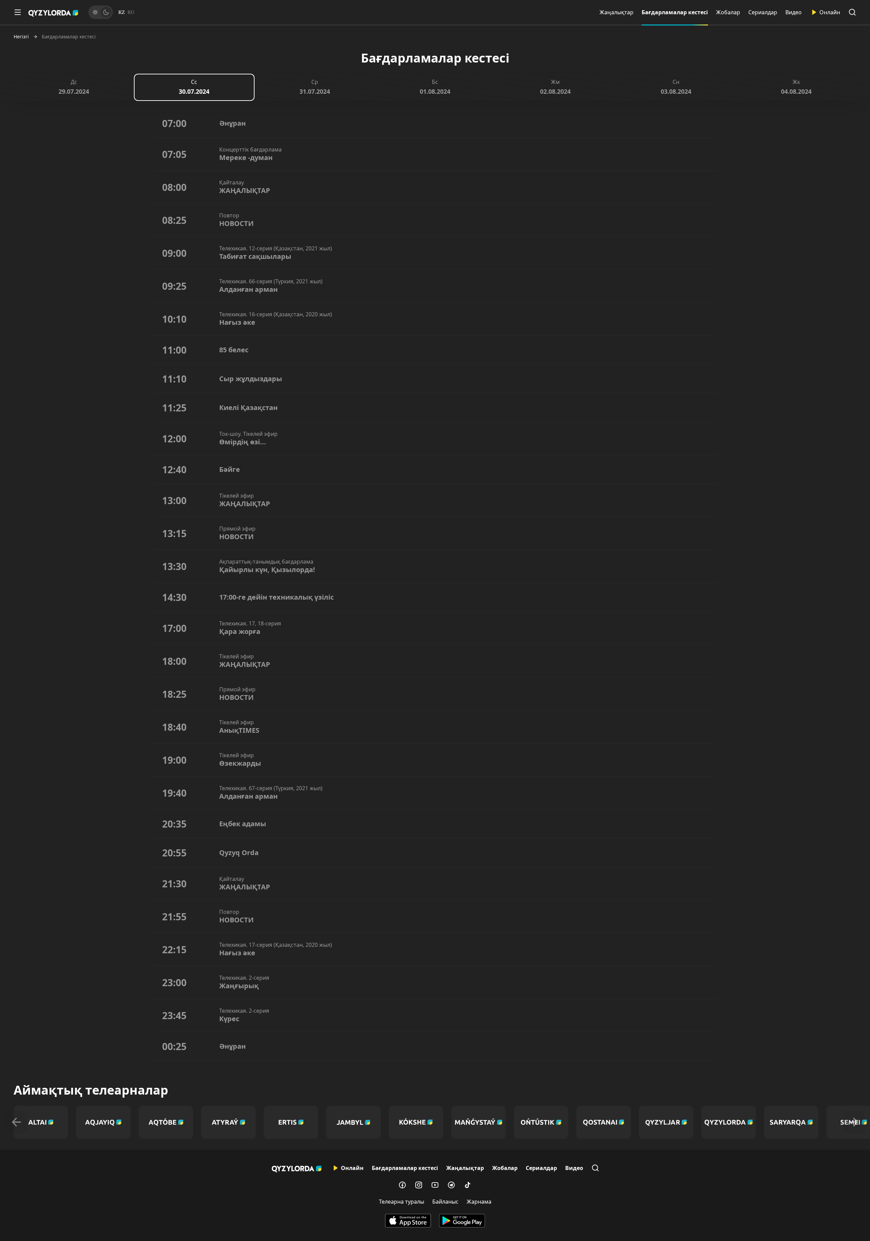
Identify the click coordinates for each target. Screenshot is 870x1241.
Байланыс (445, 1201)
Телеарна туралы (401, 1201)
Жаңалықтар (616, 12)
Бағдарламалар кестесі (675, 12)
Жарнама (479, 1201)
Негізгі (21, 37)
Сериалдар (762, 12)
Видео (793, 12)
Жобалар (728, 12)
